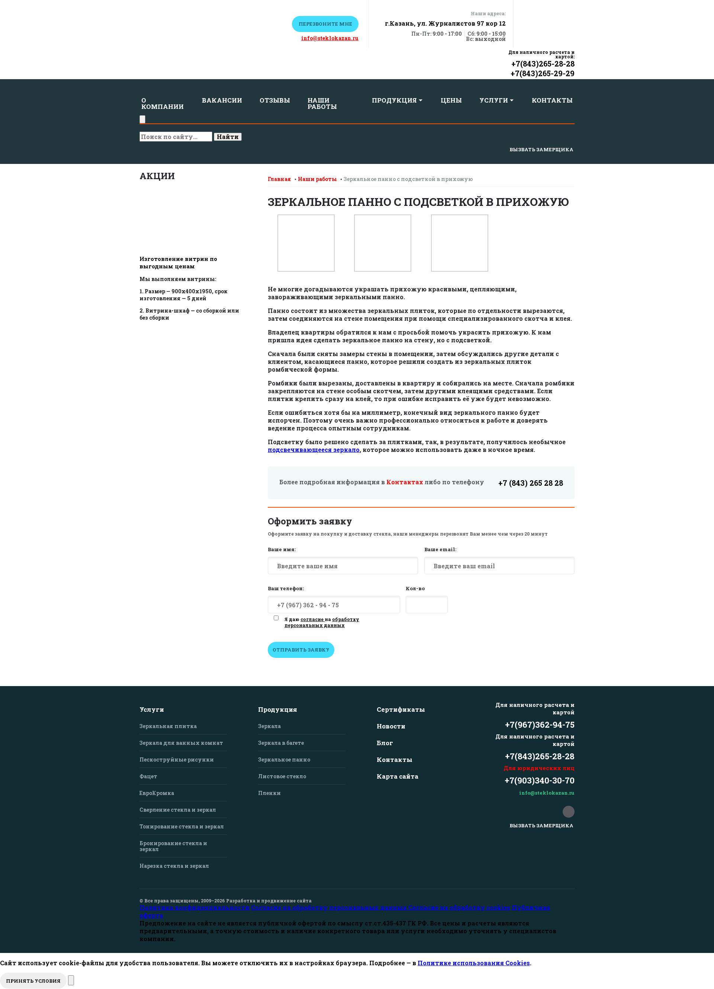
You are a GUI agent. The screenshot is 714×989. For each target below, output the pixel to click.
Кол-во (415, 588)
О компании (162, 103)
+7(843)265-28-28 (543, 63)
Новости (391, 726)
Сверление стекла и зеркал (177, 809)
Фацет (148, 776)
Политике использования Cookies (474, 963)
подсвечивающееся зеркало (314, 449)
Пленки (269, 792)
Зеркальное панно (284, 759)
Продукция (394, 100)
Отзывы (275, 100)
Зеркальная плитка (168, 726)
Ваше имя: (282, 549)
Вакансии (222, 100)
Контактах (404, 482)
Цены (451, 100)
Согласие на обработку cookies (459, 907)
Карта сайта (397, 776)
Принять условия (33, 980)
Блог (385, 742)
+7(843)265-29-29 (543, 73)
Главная (279, 178)
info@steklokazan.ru (329, 38)
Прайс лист (260, 23)
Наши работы (322, 103)
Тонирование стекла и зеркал (181, 826)
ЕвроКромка (156, 792)
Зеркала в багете (281, 742)
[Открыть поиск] (142, 119)
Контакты (552, 100)
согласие (312, 619)
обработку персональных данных (321, 622)
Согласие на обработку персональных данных (329, 907)
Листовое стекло (282, 776)
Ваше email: (440, 549)
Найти (228, 136)
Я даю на (321, 622)
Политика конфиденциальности (194, 907)
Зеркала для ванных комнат (181, 742)
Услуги (493, 100)
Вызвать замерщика (541, 149)
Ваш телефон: (286, 588)
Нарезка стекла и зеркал (174, 865)
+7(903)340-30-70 (540, 780)
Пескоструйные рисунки (176, 759)
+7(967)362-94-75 (540, 724)
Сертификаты (401, 709)
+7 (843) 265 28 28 (530, 483)
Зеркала (269, 726)
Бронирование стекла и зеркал (173, 846)
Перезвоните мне (325, 23)
